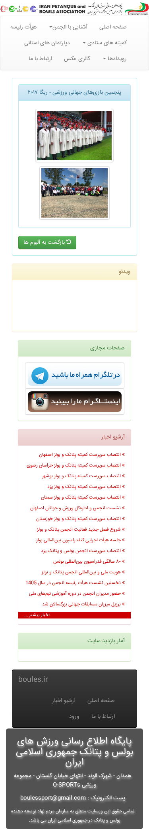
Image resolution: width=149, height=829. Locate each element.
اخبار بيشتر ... (37, 615)
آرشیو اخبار (63, 700)
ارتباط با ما (40, 59)
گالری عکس (77, 59)
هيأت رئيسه (23, 27)
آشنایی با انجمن (69, 27)
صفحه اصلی (113, 27)
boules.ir (33, 679)
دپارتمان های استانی (47, 43)
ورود (74, 716)
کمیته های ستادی (106, 43)
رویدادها (116, 59)
